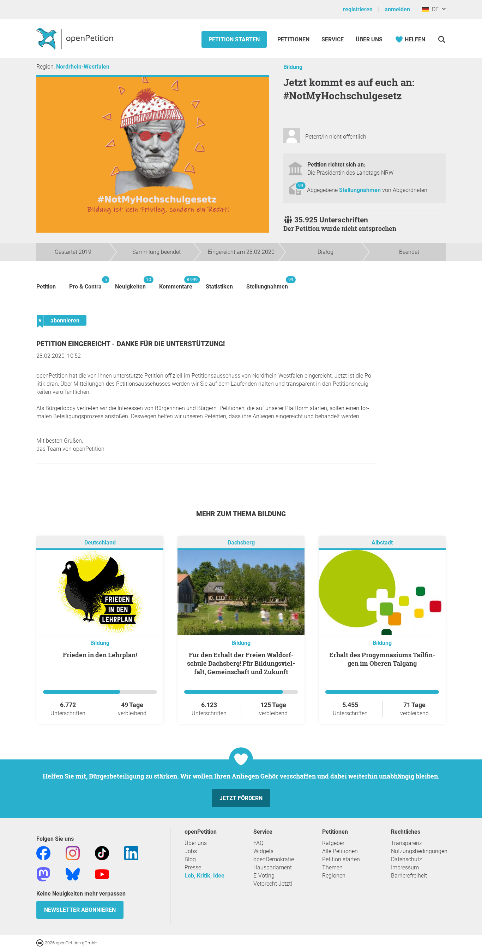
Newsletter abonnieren (80, 910)
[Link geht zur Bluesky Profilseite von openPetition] (73, 873)
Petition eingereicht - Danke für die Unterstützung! (130, 344)
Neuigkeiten (130, 283)
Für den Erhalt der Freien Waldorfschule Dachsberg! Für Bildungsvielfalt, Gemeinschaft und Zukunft (241, 663)
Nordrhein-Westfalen (82, 66)
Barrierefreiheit (409, 875)
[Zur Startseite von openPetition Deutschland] (75, 38)
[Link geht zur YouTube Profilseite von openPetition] (102, 873)
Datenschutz (406, 859)
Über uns (196, 843)
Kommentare (175, 283)
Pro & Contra (85, 283)
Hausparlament (272, 867)
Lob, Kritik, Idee (204, 875)
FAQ (258, 843)
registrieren (358, 9)
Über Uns (369, 39)
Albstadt (382, 542)
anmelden (397, 9)
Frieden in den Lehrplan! (100, 655)
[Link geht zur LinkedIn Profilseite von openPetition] (131, 852)
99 (300, 185)
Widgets (263, 851)
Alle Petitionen (340, 851)
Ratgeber (333, 843)
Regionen (333, 875)
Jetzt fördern (241, 798)
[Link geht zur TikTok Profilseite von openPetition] (102, 852)
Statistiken (219, 286)
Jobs (191, 851)
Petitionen (294, 39)
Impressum (405, 867)
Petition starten (234, 39)
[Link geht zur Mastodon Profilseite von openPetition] (43, 873)
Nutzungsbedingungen (419, 851)
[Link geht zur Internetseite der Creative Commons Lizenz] (40, 942)
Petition (46, 286)
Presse (193, 867)
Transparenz (406, 843)
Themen (332, 867)
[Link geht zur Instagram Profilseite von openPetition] (73, 852)
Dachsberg (241, 542)
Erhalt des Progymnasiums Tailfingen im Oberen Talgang (382, 659)
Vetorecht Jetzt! (272, 883)
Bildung (292, 67)
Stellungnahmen (360, 190)
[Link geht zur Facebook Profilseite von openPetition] (43, 852)
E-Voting (264, 875)
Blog (190, 859)
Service (332, 39)
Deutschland (100, 542)
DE (434, 9)
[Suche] (441, 39)
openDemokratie (273, 859)
